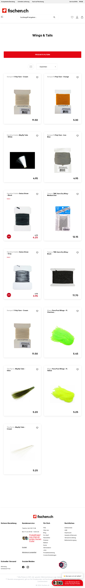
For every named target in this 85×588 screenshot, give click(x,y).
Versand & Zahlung (70, 537)
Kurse (45, 545)
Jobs (44, 550)
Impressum (68, 532)
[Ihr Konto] (77, 17)
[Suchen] (55, 17)
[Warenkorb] (81, 17)
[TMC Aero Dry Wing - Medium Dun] (62, 218)
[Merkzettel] (72, 17)
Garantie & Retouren (71, 535)
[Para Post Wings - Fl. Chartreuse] (62, 335)
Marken (45, 542)
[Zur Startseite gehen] (14, 10)
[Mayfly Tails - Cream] (22, 452)
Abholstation (47, 547)
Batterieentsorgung (70, 540)
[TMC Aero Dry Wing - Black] (62, 277)
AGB (66, 530)
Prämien (45, 540)
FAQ (44, 527)
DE (82, 1)
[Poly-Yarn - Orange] (58, 79)
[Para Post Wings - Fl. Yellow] (62, 394)
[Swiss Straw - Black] (22, 218)
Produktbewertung (49, 552)
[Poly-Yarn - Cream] (18, 79)
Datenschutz (68, 527)
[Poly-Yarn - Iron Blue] (62, 160)
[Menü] (3, 17)
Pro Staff (46, 535)
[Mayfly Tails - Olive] (22, 394)
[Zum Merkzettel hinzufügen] (37, 77)
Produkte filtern (42, 54)
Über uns (46, 530)
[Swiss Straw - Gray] (22, 277)
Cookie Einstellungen (49, 555)
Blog (44, 532)
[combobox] (34, 17)
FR (80, 1)
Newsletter (46, 537)
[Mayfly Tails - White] (22, 160)
